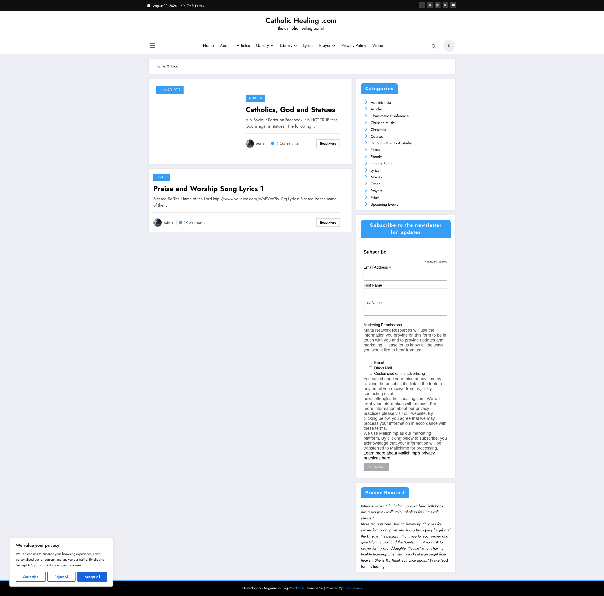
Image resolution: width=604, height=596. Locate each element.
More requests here (376, 524)
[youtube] (453, 5)
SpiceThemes (353, 588)
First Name (373, 285)
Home (208, 45)
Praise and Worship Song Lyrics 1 (208, 188)
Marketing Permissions (383, 325)
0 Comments (288, 143)
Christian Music (383, 122)
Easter (375, 150)
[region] (61, 562)
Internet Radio (382, 163)
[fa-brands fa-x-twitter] (430, 5)
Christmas (378, 129)
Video (377, 45)
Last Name (373, 303)
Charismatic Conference (390, 116)
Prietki (375, 197)
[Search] (434, 46)
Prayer (325, 45)
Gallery (262, 45)
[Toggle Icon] (152, 46)
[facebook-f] (422, 5)
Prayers (376, 190)
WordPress (296, 588)
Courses (377, 136)
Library (286, 45)
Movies (376, 177)
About (225, 45)
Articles (243, 45)
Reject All (61, 576)
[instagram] (445, 5)
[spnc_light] (449, 46)
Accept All (92, 576)
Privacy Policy (353, 45)
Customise (30, 576)
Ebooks (376, 156)
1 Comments (194, 222)
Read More (328, 143)
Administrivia (381, 102)
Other (375, 184)
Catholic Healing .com (300, 20)
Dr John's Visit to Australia (391, 143)
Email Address (377, 267)
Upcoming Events (384, 204)
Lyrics (308, 45)
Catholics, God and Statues (290, 109)
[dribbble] (437, 5)
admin (261, 143)
